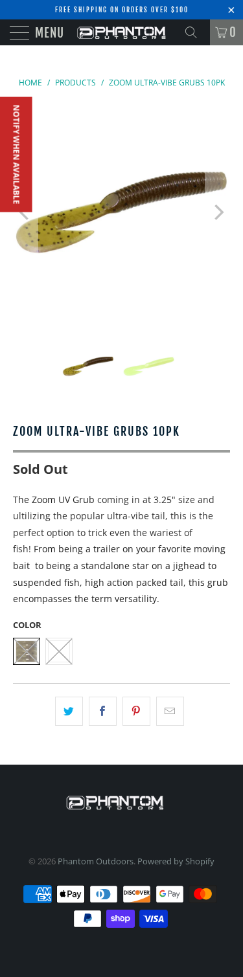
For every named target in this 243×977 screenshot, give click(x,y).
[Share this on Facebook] (103, 711)
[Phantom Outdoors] (122, 32)
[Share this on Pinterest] (136, 711)
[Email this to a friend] (170, 711)
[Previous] (25, 212)
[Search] (195, 32)
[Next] (218, 212)
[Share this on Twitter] (69, 711)
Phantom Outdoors (95, 861)
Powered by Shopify (175, 861)
